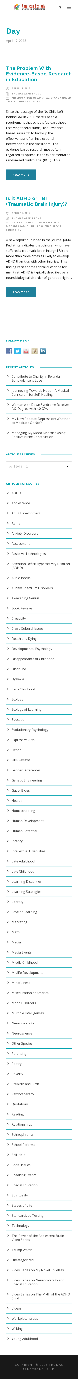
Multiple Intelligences (28, 1013)
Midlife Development (27, 972)
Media (16, 942)
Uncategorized (30, 101)
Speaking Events (24, 1175)
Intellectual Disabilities (28, 851)
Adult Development (26, 513)
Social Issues (21, 1165)
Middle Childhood (25, 962)
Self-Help (18, 1155)
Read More (21, 174)
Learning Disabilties (27, 881)
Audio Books (21, 578)
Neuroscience (41, 226)
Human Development (28, 821)
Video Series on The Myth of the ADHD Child (41, 1296)
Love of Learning (24, 912)
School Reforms (23, 1144)
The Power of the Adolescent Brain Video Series (38, 1238)
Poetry (17, 1063)
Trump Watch (22, 1250)
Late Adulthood (23, 861)
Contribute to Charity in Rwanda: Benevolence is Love (36, 378)
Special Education (25, 1185)
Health (17, 800)
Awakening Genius (25, 598)
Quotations (20, 1104)
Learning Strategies (26, 891)
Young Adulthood (25, 1339)
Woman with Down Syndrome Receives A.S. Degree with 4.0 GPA (41, 406)
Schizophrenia (22, 1134)
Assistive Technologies (29, 553)
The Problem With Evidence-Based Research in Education (39, 74)
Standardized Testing (28, 1215)
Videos (17, 1308)
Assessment (21, 543)
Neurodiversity (23, 1023)
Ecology (17, 699)
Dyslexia (18, 679)
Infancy (17, 841)
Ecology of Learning (27, 709)
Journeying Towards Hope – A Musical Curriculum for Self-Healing (40, 392)
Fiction (16, 750)
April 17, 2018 (21, 88)
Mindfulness (21, 983)
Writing (17, 1328)
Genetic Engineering (27, 780)
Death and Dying (24, 638)
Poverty (17, 1074)
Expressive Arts (23, 740)
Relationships (22, 1124)
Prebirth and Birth (25, 1084)
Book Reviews (22, 608)
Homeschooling (23, 810)
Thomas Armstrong (26, 93)
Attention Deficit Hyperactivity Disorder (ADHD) (41, 566)
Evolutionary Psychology (30, 730)
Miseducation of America (30, 97)
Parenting (19, 1053)
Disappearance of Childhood (33, 659)
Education (19, 719)
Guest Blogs (21, 790)
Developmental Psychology (32, 649)
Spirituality (20, 1195)
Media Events (22, 952)
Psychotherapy (23, 1094)
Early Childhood (23, 689)
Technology (20, 1225)
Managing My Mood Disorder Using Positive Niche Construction (39, 435)
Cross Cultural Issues (27, 628)
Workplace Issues (25, 1318)
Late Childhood (23, 871)
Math (16, 932)
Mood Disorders (24, 1003)
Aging (16, 523)
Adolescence (21, 503)
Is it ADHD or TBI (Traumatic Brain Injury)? (36, 201)
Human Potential (24, 831)
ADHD (16, 493)
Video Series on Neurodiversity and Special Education (38, 1282)
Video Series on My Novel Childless (38, 1270)
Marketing (19, 922)
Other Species (22, 1043)
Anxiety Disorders (25, 533)
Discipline (19, 669)
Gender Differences (26, 770)
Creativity (19, 618)
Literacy (17, 902)
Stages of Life (22, 1205)
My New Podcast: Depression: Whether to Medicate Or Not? (41, 421)
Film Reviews (21, 760)
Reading (18, 1114)
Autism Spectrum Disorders (32, 588)
